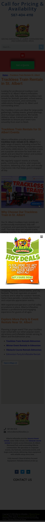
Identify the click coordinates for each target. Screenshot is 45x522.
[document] (22, 261)
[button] (41, 237)
